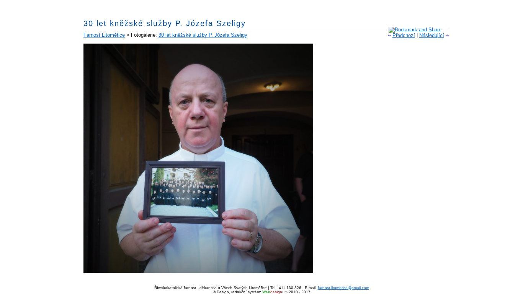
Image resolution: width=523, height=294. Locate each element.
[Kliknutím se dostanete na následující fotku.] (198, 271)
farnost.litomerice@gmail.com (343, 288)
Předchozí (403, 35)
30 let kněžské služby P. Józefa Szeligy (203, 35)
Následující (431, 35)
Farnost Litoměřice (104, 35)
